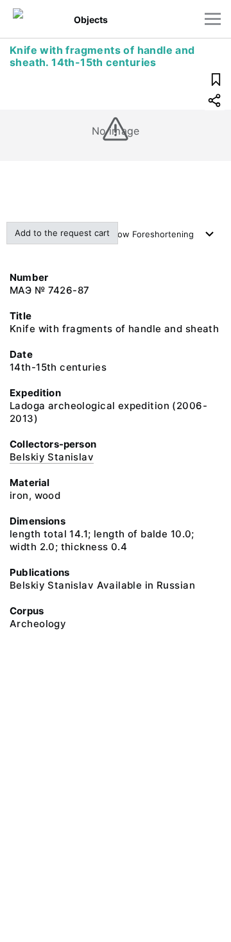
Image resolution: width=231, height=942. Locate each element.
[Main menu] (212, 18)
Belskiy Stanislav (52, 457)
